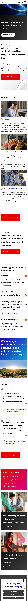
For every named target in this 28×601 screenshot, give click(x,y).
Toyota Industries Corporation (13, 188)
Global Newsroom (11, 486)
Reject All (13, 594)
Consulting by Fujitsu (10, 313)
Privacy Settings (13, 591)
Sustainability (9, 358)
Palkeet (6, 119)
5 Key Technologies (10, 330)
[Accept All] (18, 586)
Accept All (13, 597)
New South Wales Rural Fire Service (15, 152)
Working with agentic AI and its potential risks (15, 442)
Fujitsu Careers (9, 565)
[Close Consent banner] (24, 580)
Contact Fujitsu (9, 526)
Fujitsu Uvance (8, 291)
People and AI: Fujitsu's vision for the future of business (16, 410)
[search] (22, 2)
